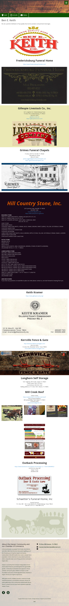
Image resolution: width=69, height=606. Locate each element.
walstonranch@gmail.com (35, 403)
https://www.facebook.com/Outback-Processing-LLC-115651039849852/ (34, 466)
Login (34, 601)
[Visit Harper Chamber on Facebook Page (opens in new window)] (3, 592)
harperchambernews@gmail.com (50, 547)
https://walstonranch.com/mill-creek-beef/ (34, 397)
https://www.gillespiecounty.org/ (34, 296)
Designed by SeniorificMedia (45, 598)
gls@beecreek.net (34, 117)
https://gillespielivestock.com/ (34, 118)
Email (25, 15)
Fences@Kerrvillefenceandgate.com (34, 348)
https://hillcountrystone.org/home (34, 213)
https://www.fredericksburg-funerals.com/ (34, 64)
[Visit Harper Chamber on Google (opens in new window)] (8, 592)
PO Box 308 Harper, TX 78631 (48, 544)
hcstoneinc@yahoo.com (34, 212)
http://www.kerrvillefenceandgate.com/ (34, 343)
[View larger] (34, 85)
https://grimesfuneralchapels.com (34, 160)
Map (5, 15)
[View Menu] (66, 3)
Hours (15, 15)
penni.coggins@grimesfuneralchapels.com (34, 159)
